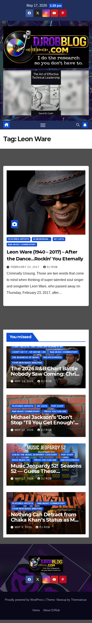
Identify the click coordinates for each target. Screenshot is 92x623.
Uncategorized (52, 357)
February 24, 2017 (25, 267)
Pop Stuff (57, 406)
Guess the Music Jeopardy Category (34, 454)
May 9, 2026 (24, 527)
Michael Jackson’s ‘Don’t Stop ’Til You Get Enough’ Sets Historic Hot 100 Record (46, 422)
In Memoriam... (41, 239)
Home (36, 610)
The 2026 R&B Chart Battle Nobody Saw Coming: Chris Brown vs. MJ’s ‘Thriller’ (44, 373)
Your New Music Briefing (27, 363)
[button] (78, 125)
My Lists (59, 239)
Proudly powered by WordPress (25, 599)
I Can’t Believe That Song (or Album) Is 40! (37, 346)
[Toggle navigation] (43, 125)
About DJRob (51, 610)
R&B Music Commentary (22, 244)
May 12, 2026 (24, 429)
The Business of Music (25, 357)
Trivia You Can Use (55, 411)
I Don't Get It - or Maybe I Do (29, 352)
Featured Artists (18, 239)
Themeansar (78, 599)
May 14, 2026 (24, 381)
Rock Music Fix (21, 460)
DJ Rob (52, 267)
